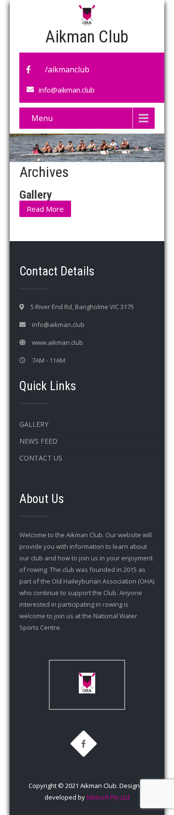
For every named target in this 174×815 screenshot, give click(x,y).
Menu (42, 118)
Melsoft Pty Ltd (108, 797)
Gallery (35, 195)
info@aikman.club (67, 90)
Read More (45, 209)
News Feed (38, 441)
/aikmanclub (67, 69)
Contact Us (40, 457)
